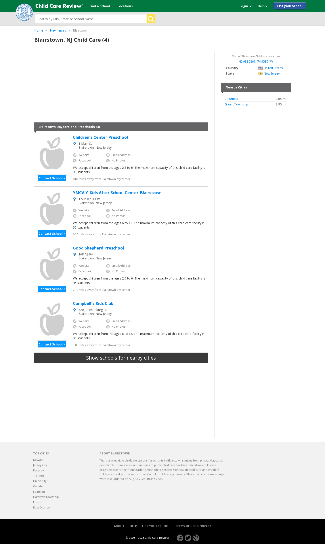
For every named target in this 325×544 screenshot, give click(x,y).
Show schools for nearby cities (121, 357)
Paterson (39, 470)
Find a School (100, 6)
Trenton (38, 476)
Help (133, 526)
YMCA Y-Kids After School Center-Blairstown (117, 192)
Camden (38, 486)
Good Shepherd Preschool (98, 248)
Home (38, 30)
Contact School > (51, 178)
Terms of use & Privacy (193, 526)
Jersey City (40, 465)
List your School (289, 6)
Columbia (231, 98)
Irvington (39, 491)
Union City (40, 481)
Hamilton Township (46, 497)
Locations (125, 6)
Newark (38, 460)
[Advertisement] (121, 87)
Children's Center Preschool (100, 137)
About (119, 526)
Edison (37, 502)
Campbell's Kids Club (93, 303)
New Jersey (58, 30)
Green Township (236, 104)
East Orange (41, 507)
